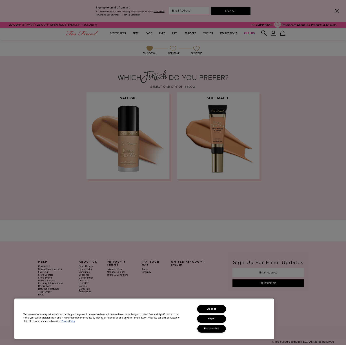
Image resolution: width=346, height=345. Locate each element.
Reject (212, 318)
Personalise (211, 328)
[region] (144, 319)
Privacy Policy (68, 321)
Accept (211, 309)
